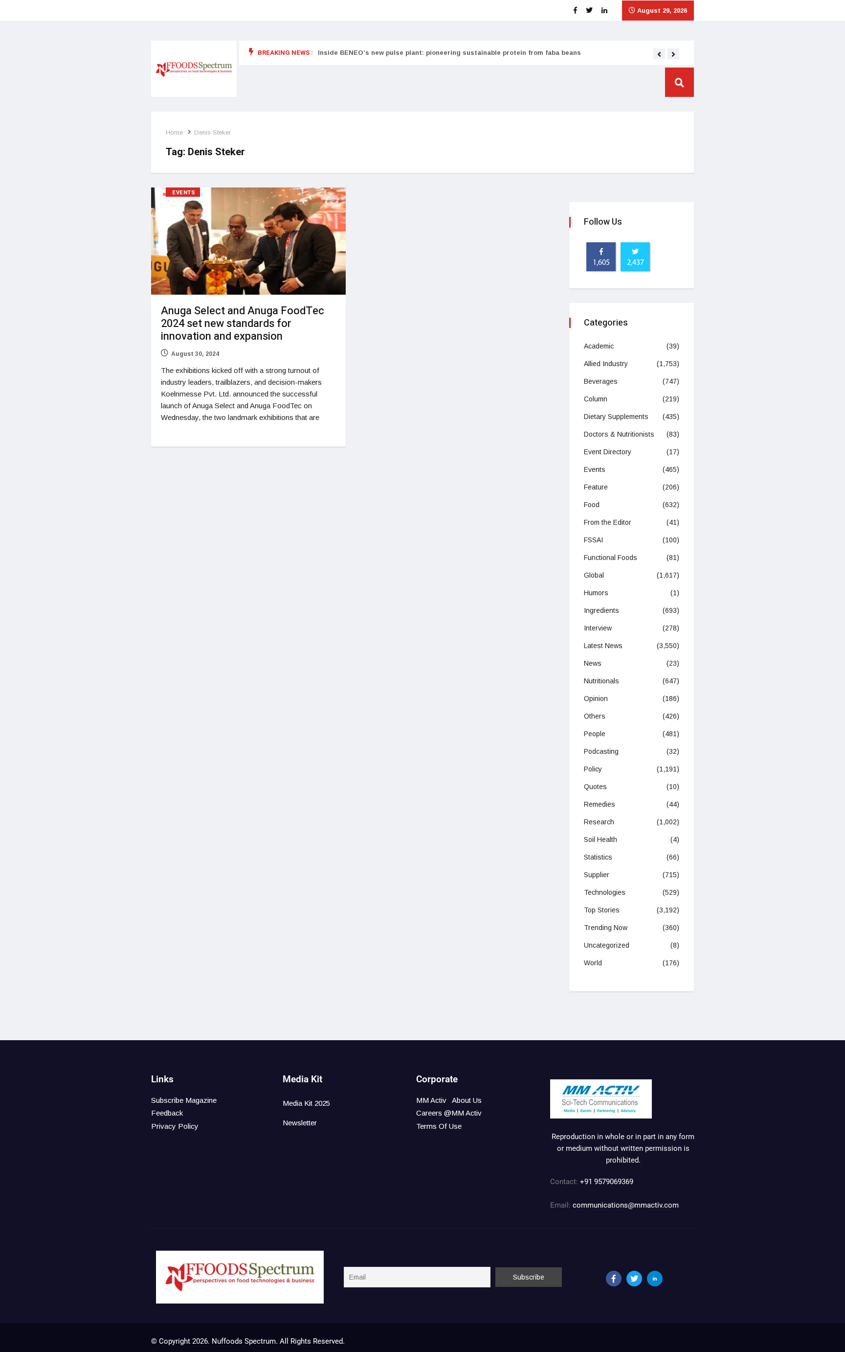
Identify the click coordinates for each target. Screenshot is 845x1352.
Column (595, 399)
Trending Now (605, 928)
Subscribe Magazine (184, 1100)
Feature (596, 487)
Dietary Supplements (616, 416)
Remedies (599, 804)
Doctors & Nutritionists (619, 434)
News (592, 663)
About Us (467, 1100)
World (593, 963)
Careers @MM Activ (449, 1113)
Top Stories (602, 910)
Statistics (598, 857)
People (594, 734)
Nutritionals (601, 681)
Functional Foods (610, 557)
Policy (593, 769)
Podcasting (601, 751)
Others (594, 716)
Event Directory (607, 452)
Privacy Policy (175, 1126)
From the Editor (607, 522)
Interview (598, 628)
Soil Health (600, 839)
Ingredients (601, 610)
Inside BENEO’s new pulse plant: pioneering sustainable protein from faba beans (449, 52)
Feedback (167, 1113)
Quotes (595, 787)
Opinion (596, 698)
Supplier (596, 875)
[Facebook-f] (614, 1278)
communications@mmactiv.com (625, 1205)
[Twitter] (634, 1278)
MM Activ (431, 1100)
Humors (596, 593)
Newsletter (300, 1123)
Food (592, 505)
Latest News (603, 646)
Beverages (601, 381)
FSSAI (593, 540)
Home (174, 132)
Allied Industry (606, 364)
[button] (659, 54)
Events (183, 192)
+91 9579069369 (606, 1181)
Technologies (604, 892)
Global (594, 575)
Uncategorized (606, 945)
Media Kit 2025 (306, 1103)
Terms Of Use (439, 1126)
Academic (599, 346)
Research (599, 822)
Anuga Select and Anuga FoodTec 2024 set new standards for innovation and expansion (242, 323)
